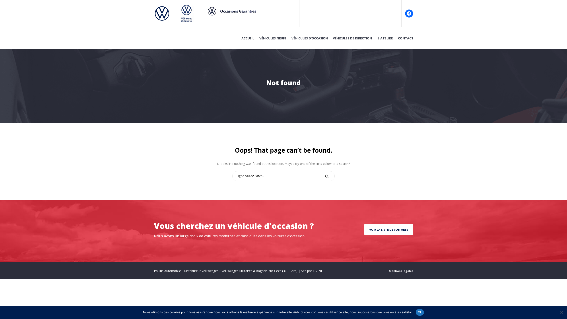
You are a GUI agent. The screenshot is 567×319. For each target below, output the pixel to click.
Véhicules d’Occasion (309, 38)
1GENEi (318, 271)
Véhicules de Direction (353, 38)
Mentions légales (401, 271)
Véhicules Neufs (272, 38)
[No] (561, 312)
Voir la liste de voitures (388, 229)
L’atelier (385, 38)
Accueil (247, 38)
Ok (420, 312)
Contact (406, 38)
